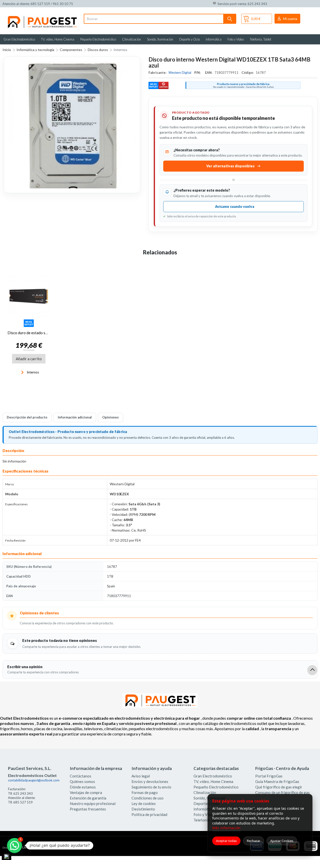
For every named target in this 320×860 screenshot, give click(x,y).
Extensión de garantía (88, 798)
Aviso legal (141, 776)
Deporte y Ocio (189, 39)
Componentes (71, 50)
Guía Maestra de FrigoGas (277, 781)
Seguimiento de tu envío (151, 787)
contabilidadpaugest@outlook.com (34, 780)
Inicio (6, 50)
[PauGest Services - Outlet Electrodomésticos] (42, 17)
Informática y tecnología (35, 50)
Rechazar (253, 840)
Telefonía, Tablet (260, 39)
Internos (120, 50)
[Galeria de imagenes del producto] (72, 125)
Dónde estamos (83, 787)
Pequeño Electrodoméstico (98, 39)
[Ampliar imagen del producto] (72, 124)
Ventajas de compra (86, 792)
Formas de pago (145, 792)
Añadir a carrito (29, 358)
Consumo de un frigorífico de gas (282, 792)
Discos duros (98, 50)
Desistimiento (143, 809)
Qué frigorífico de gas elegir (278, 787)
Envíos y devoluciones (150, 781)
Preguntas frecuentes (88, 809)
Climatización (131, 39)
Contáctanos (80, 776)
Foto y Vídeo (236, 39)
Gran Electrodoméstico (19, 39)
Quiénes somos (82, 781)
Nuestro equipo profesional (93, 803)
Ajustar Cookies (281, 840)
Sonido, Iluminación (160, 39)
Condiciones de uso (148, 798)
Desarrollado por (23, 847)
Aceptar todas (226, 840)
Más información (226, 827)
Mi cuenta (290, 19)
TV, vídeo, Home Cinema (57, 39)
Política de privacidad (149, 814)
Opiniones (110, 417)
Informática (214, 39)
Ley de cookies (144, 803)
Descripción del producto (27, 417)
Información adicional (75, 417)
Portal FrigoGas (268, 776)
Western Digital (180, 73)
